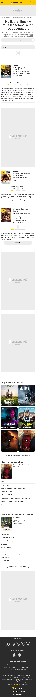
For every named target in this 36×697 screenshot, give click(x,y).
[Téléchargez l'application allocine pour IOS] (15, 654)
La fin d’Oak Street (7, 491)
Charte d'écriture (29, 679)
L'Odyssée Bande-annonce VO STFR (9, 450)
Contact (4, 675)
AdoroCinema (25, 667)
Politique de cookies (14, 677)
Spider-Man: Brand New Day (23, 464)
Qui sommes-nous (11, 675)
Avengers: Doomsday (7, 541)
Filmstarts (7, 665)
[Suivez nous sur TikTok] (23, 644)
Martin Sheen (20, 75)
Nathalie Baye (17, 220)
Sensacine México (16, 669)
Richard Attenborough (22, 71)
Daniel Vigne (19, 217)
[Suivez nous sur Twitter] (13, 644)
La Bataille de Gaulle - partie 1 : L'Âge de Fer (15, 508)
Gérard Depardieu (21, 177)
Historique (16, 69)
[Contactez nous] (28, 644)
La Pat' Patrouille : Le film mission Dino (13, 488)
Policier (15, 215)
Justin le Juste (5, 557)
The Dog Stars (5, 534)
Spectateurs (18, 81)
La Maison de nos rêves (7, 537)
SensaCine (24, 665)
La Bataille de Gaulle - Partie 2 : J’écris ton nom (16, 498)
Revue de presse (19, 679)
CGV (6, 677)
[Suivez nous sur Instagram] (18, 644)
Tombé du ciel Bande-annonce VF (27, 427)
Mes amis (26, 81)
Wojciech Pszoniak (18, 179)
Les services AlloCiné (11, 681)
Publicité (28, 675)
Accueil (3, 17)
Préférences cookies (26, 677)
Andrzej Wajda (19, 175)
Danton (15, 171)
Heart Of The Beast (6, 547)
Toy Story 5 (5, 504)
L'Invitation (16, 517)
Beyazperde (7, 667)
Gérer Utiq (20, 681)
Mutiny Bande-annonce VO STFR (27, 404)
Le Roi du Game (5, 560)
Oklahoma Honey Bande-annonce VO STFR (9, 404)
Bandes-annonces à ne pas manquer (18, 455)
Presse (9, 81)
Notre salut (4, 544)
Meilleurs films (9, 17)
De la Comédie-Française (9, 495)
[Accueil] (16, 2)
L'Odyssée (5, 482)
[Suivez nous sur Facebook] (8, 644)
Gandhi (15, 66)
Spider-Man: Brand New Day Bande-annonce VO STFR (27, 450)
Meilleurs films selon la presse (16, 40)
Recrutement (21, 675)
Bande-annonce (17, 523)
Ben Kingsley (20, 73)
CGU (33, 675)
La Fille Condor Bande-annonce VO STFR (9, 427)
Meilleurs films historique (19, 17)
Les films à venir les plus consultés (18, 566)
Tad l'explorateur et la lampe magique (11, 554)
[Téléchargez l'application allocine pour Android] (21, 654)
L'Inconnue (4, 550)
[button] (33, 40)
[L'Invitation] (6, 524)
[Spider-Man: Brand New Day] (6, 471)
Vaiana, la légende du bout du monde (13, 501)
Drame (26, 68)
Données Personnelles (7, 679)
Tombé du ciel (6, 485)
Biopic (21, 68)
